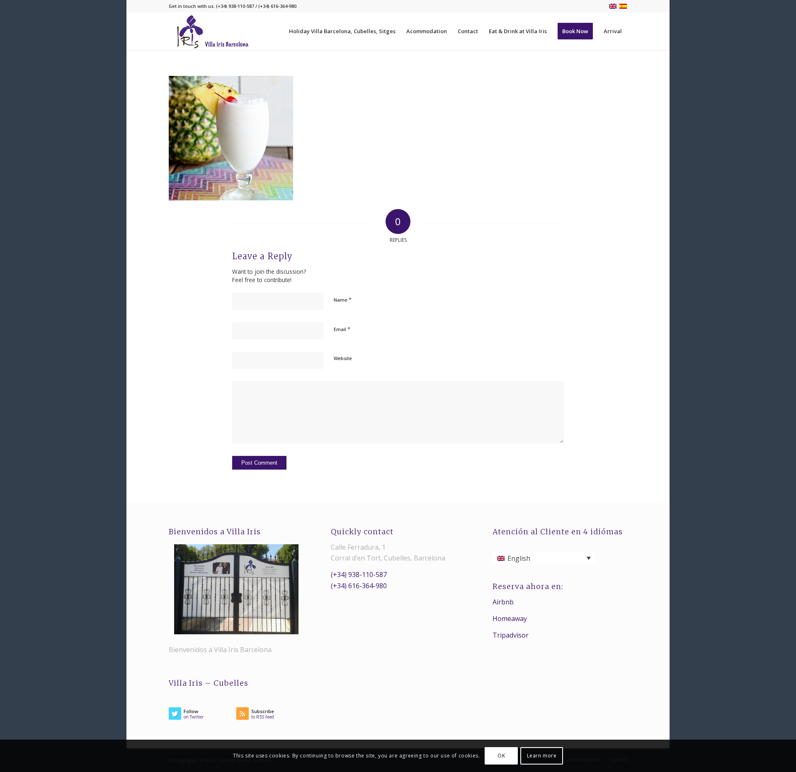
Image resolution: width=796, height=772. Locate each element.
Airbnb (503, 601)
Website (343, 358)
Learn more (542, 755)
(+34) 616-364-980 (359, 585)
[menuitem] (342, 31)
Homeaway (510, 618)
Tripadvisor (511, 635)
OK (501, 755)
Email (342, 329)
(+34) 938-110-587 (359, 574)
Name (343, 299)
